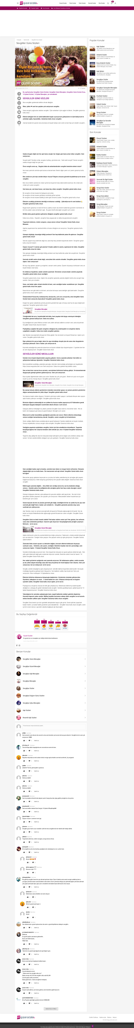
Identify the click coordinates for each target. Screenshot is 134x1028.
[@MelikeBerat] (18, 924)
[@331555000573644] (18, 999)
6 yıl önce (28, 733)
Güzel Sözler (63, 3)
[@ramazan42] (18, 798)
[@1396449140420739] (18, 934)
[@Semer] (18, 828)
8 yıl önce (32, 796)
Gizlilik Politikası (93, 1017)
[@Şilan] (18, 767)
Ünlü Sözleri (82, 3)
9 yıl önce (33, 877)
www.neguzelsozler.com (30, 641)
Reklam (109, 1017)
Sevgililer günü (77, 110)
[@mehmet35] (18, 808)
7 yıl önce (32, 745)
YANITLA (36, 740)
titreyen (75, 396)
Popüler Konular (23, 8)
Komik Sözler (92, 3)
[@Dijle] (18, 735)
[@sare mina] (18, 961)
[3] (19, 117)
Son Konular (46, 8)
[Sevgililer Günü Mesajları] (28, 384)
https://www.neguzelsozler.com (33, 366)
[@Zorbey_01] (18, 747)
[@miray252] (18, 849)
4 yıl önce (34, 857)
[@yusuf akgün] (18, 818)
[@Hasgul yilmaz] (18, 879)
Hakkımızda (102, 1017)
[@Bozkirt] (18, 757)
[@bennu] (18, 777)
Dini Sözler (102, 3)
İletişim (115, 1017)
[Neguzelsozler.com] (29, 3)
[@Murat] (18, 838)
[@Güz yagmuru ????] (22, 869)
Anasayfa (19, 40)
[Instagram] (19, 645)
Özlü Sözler (72, 3)
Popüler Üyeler (35, 8)
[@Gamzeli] (22, 859)
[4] (19, 122)
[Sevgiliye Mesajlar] (28, 310)
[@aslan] (22, 914)
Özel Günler (26, 40)
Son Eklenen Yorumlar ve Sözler (62, 8)
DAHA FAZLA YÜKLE (51, 1009)
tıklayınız (88, 1027)
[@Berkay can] (18, 950)
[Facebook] (17, 645)
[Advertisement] (67, 24)
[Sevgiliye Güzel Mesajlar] (28, 529)
